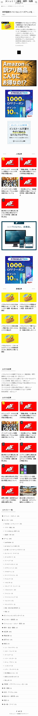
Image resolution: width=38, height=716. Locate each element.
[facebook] (17, 711)
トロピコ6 (8, 582)
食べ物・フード (10, 704)
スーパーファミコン (11, 575)
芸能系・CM (9, 534)
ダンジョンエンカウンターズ (14, 615)
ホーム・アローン (10, 662)
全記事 (8, 631)
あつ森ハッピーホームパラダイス (15, 549)
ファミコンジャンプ (11, 597)
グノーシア (9, 560)
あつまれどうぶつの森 (12, 546)
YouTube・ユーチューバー (13, 524)
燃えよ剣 (8, 680)
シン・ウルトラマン (11, 647)
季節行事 (8, 635)
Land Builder (9, 542)
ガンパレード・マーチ (12, 553)
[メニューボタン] (2, 2)
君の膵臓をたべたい (11, 673)
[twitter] (19, 711)
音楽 (6, 700)
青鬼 (7, 611)
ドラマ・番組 (10, 527)
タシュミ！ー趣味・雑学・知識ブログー (19, 2)
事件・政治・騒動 (11, 627)
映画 (7, 643)
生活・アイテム (10, 692)
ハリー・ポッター (10, 658)
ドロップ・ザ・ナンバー (12, 586)
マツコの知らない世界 (12, 531)
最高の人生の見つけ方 (12, 676)
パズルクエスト (10, 589)
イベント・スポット (11, 516)
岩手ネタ (8, 639)
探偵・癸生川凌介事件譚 (12, 608)
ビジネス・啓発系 (11, 619)
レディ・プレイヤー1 (11, 669)
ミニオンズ (9, 665)
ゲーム (8, 538)
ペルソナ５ (9, 600)
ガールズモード (10, 557)
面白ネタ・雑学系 (11, 696)
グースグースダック (11, 564)
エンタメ (8, 520)
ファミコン (9, 593)
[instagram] (21, 711)
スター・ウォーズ (10, 651)
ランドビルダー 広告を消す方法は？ (12, 387)
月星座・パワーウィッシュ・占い (15, 684)
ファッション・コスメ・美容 (14, 623)
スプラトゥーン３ (11, 568)
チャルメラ (9, 579)
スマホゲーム (9, 571)
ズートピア (9, 655)
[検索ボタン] (36, 2)
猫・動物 (8, 688)
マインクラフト (10, 604)
